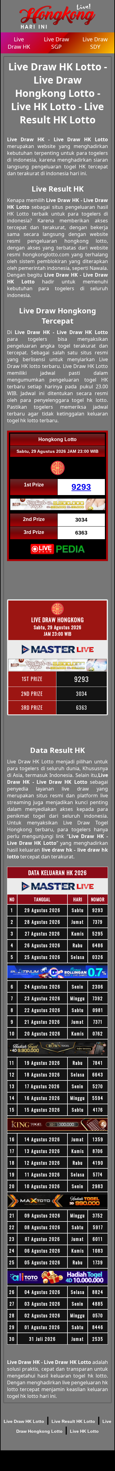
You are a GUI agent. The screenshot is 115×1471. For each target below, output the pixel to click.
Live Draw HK (19, 42)
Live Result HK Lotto (73, 1421)
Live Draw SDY (95, 42)
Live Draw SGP (56, 42)
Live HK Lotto (84, 1431)
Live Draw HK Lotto (24, 1421)
